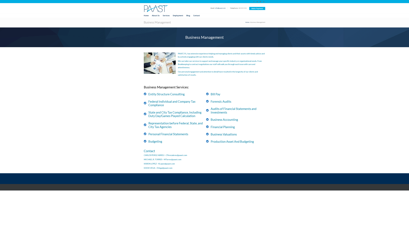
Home (247, 22)
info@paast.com (220, 8)
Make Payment (257, 8)
